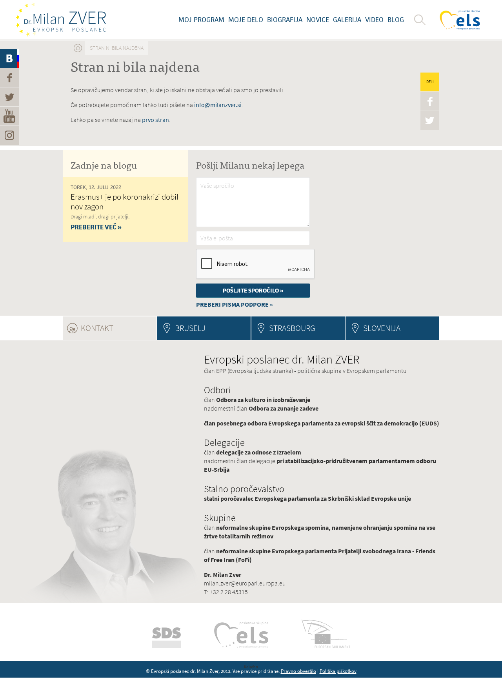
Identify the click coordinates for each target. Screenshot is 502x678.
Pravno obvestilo (298, 671)
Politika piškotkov (338, 671)
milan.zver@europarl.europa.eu (245, 583)
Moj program (201, 19)
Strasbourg (292, 328)
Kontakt (118, 328)
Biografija (284, 19)
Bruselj (190, 328)
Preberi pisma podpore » (234, 304)
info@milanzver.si (218, 105)
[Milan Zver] (61, 19)
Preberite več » (96, 227)
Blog (395, 19)
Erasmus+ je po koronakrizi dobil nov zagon (124, 201)
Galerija (347, 19)
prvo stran (155, 120)
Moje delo (245, 19)
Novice (317, 19)
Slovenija (381, 328)
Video (374, 19)
